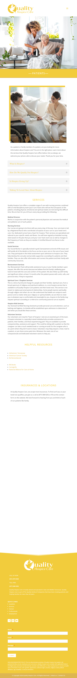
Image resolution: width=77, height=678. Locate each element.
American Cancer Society (18, 356)
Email (10, 637)
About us (54, 675)
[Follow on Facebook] (9, 620)
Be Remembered (15, 358)
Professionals (13, 611)
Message (11, 645)
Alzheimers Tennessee (17, 353)
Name (10, 629)
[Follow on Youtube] (16, 620)
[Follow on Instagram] (12, 620)
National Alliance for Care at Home (21, 370)
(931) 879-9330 (14, 579)
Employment (13, 614)
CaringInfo (13, 367)
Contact (11, 609)
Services (11, 606)
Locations (12, 604)
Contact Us (61, 675)
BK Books (12, 365)
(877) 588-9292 (14, 586)
